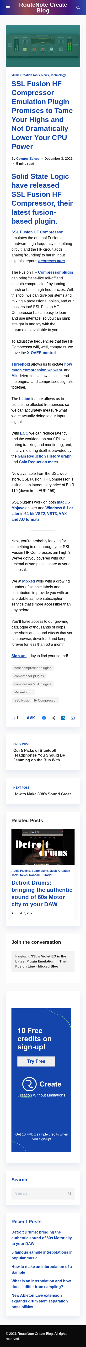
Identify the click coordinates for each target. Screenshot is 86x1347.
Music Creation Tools (25, 75)
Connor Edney (28, 158)
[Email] (73, 718)
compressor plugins (29, 676)
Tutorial (47, 875)
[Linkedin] (63, 718)
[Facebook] (44, 718)
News (45, 75)
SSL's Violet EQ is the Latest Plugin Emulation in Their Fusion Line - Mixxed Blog (41, 961)
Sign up (19, 656)
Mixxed (28, 581)
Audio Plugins (20, 870)
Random (35, 875)
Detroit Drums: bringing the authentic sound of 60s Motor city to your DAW (41, 1238)
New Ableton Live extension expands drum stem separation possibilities (39, 1301)
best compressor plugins (32, 668)
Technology (58, 75)
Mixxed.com (23, 692)
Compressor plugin (55, 272)
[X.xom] (53, 718)
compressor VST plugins (32, 684)
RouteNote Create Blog (43, 7)
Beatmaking (40, 870)
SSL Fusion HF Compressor (37, 232)
